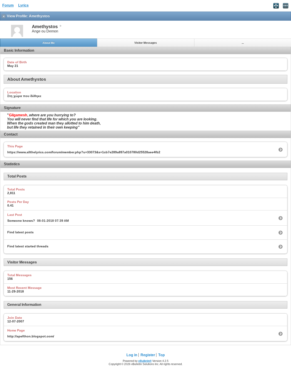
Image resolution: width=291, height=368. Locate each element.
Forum (8, 5)
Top (161, 355)
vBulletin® (145, 361)
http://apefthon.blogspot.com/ (30, 336)
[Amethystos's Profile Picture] (17, 36)
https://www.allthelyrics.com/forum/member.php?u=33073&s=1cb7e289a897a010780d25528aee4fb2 (83, 152)
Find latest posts (20, 232)
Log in (131, 355)
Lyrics (23, 5)
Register (147, 355)
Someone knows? (21, 220)
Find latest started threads (27, 246)
